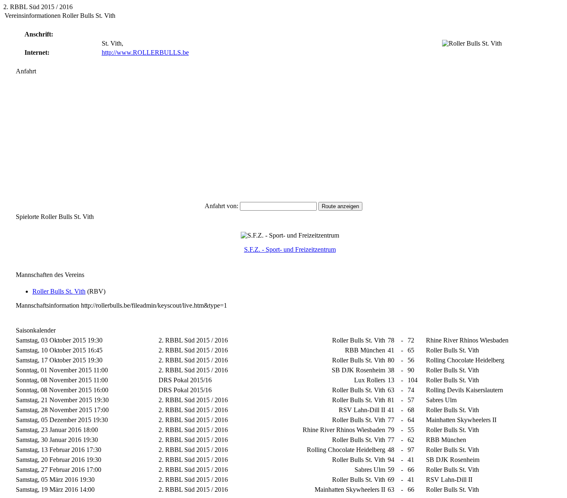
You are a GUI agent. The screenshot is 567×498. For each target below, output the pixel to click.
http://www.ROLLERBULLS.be (145, 52)
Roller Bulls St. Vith (59, 291)
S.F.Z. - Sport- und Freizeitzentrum (290, 249)
